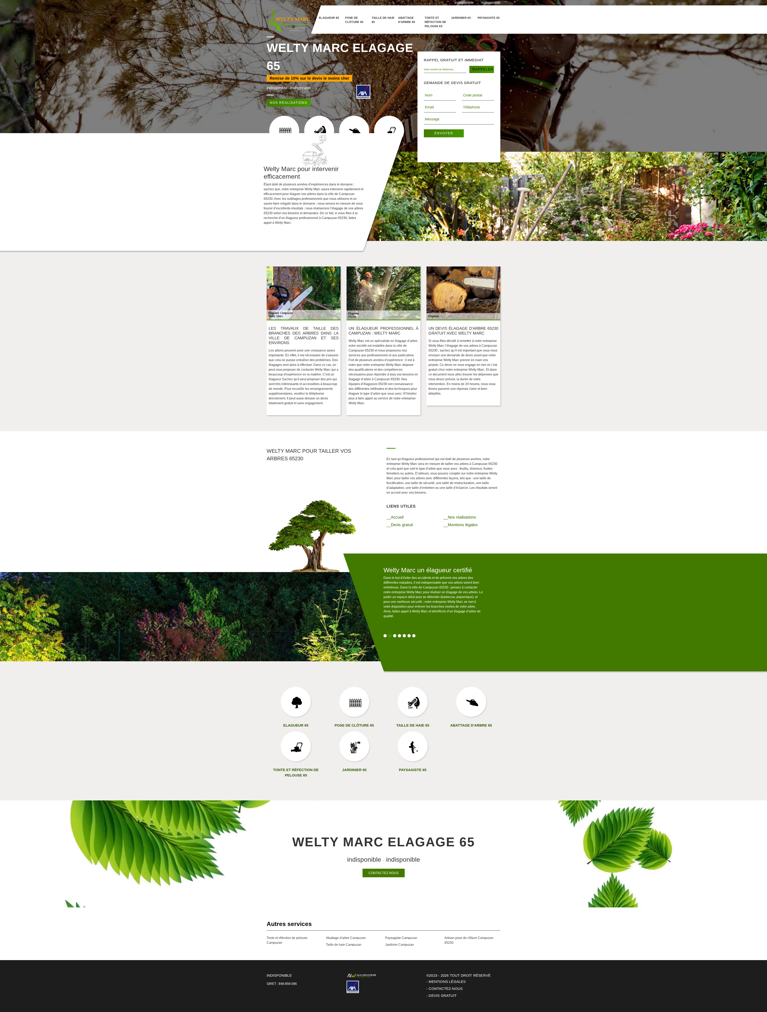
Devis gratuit (443, 996)
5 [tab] (404, 635)
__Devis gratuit (399, 525)
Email (429, 107)
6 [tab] (409, 635)
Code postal (472, 95)
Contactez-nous (384, 873)
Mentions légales (447, 982)
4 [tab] (399, 635)
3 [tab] (394, 635)
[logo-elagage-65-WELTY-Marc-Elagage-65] (289, 21)
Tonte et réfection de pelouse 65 (435, 22)
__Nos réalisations (459, 517)
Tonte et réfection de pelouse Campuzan (287, 940)
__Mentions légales (460, 525)
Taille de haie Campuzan (343, 944)
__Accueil (394, 517)
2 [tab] (389, 635)
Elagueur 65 (329, 17)
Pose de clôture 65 (354, 20)
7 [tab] (413, 635)
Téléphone (471, 107)
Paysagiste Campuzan (401, 938)
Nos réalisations (288, 102)
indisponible (464, 3)
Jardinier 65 (461, 17)
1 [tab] (385, 635)
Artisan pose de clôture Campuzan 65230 (468, 940)
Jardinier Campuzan (399, 944)
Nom (428, 95)
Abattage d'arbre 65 (406, 20)
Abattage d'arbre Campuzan (346, 938)
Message (432, 119)
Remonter (755, 996)
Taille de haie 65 (383, 20)
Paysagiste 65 (489, 17)
